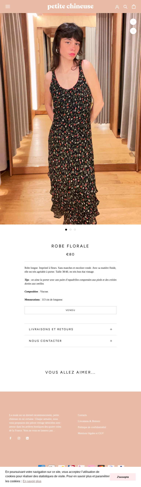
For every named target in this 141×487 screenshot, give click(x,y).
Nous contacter (45, 341)
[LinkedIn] (27, 438)
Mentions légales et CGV (91, 433)
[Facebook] (10, 438)
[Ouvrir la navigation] (8, 6)
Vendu (70, 310)
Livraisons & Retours (89, 421)
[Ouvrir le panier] (133, 6)
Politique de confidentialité (92, 427)
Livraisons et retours (51, 329)
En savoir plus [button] (32, 481)
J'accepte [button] (123, 476)
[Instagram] (19, 438)
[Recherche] (125, 6)
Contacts (82, 415)
